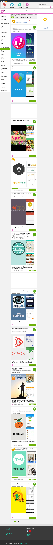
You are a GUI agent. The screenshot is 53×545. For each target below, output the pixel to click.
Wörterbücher (3, 87)
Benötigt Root (3, 36)
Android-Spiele (8, 528)
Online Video (3, 64)
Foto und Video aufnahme (5, 47)
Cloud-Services (3, 40)
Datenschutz (3, 43)
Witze (2, 86)
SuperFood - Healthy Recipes (18, 120)
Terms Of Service (21, 543)
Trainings (2, 79)
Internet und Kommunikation (5, 23)
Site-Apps (2, 72)
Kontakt (27, 535)
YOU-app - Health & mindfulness (24, 449)
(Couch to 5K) (26, 483)
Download (2, 44)
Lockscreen (3, 58)
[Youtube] (30, 531)
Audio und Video (3, 19)
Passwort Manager (4, 68)
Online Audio (3, 62)
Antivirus (2, 29)
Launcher (2, 55)
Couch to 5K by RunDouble (17, 483)
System (2, 26)
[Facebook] (27, 531)
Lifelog (13, 66)
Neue (12, 17)
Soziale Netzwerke (4, 73)
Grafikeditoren (3, 51)
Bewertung (29, 17)
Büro (1, 22)
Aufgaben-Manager (4, 32)
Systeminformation (4, 76)
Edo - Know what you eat (17, 193)
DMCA (25, 543)
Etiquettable (17, 159)
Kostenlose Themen (9, 534)
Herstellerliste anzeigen (45, 27)
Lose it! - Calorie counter (17, 368)
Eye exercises (14, 290)
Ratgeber (2, 69)
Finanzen (2, 46)
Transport (2, 80)
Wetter (2, 84)
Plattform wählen (45, 28)
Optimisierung (3, 65)
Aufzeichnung (3, 33)
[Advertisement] (5, 108)
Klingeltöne (7, 530)
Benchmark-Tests (3, 35)
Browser (2, 39)
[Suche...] (50, 7)
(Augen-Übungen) (21, 290)
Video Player (3, 83)
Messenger (2, 61)
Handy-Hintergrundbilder (9, 533)
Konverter (2, 54)
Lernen (2, 57)
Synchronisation (3, 75)
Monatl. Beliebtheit (23, 17)
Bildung (2, 20)
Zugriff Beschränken (4, 90)
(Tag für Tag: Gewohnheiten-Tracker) (20, 329)
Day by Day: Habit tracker (17, 328)
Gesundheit (18, 31)
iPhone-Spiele (8, 529)
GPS (1, 50)
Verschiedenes (3, 27)
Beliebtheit (16, 17)
